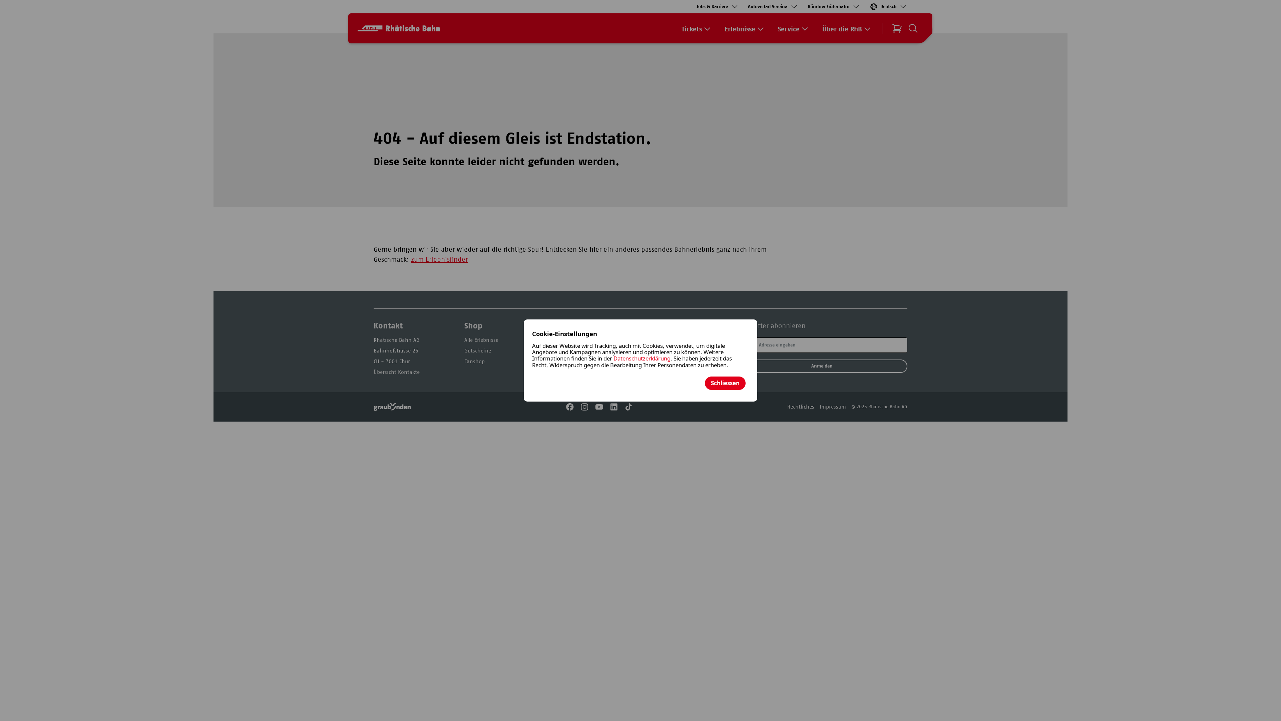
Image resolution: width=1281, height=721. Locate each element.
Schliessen (725, 383)
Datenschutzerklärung (642, 358)
